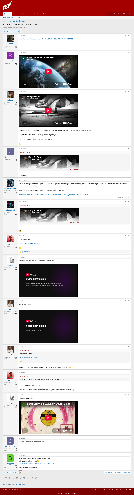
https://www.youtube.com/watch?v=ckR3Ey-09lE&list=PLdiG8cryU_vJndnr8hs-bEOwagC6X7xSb (53, 195)
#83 (129, 92)
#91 (129, 372)
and (26, 252)
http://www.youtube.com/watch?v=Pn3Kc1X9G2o (37, 463)
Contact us (98, 489)
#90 (129, 346)
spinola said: (24, 152)
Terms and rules (108, 489)
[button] (30, 14)
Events (36, 14)
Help (126, 489)
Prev (6, 31)
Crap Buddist (8, 28)
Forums (7, 14)
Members (55, 14)
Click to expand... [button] (75, 169)
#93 (129, 438)
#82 (129, 52)
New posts (6, 17)
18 (26, 28)
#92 (129, 394)
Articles (16, 14)
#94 (129, 455)
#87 (129, 236)
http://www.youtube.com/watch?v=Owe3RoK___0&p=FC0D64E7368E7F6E (46, 39)
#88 (129, 257)
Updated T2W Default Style (12, 489)
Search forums (15, 17)
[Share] (125, 35)
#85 (129, 180)
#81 (129, 35)
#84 (129, 148)
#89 (129, 301)
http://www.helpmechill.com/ (29, 243)
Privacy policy (119, 489)
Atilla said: (23, 350)
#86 (129, 202)
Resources (25, 14)
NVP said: (23, 376)
